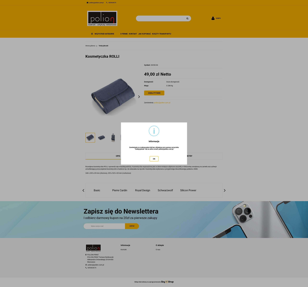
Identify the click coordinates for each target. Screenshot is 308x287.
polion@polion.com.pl (166, 149)
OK (154, 159)
